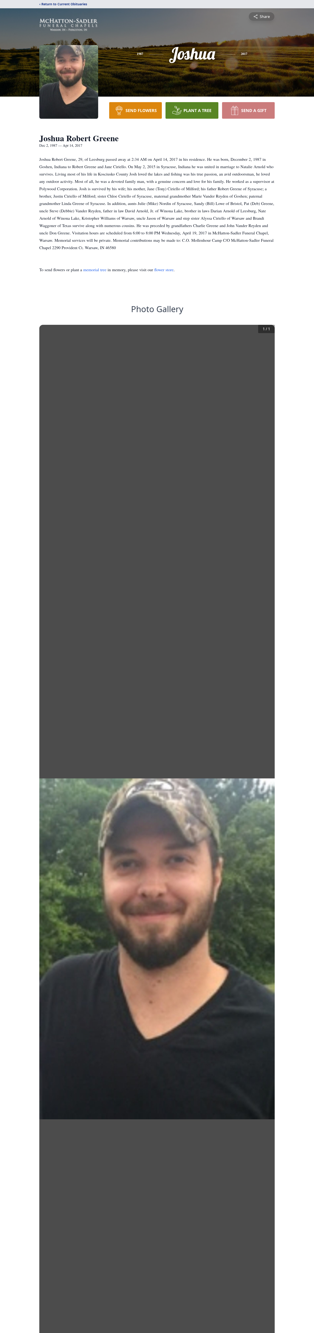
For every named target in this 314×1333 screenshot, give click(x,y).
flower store (164, 269)
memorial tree (94, 269)
